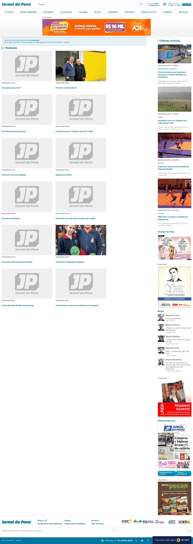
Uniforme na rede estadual (14, 175)
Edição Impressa (28, 12)
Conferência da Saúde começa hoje (18, 305)
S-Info (114, 530)
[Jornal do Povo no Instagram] (148, 540)
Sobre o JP (42, 520)
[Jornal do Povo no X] (136, 540)
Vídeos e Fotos (148, 12)
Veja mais (187, 4)
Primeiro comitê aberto (66, 88)
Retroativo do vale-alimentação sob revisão (75, 218)
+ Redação (10, 48)
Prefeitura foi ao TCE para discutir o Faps (74, 131)
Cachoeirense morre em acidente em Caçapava (77, 305)
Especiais (129, 12)
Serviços (183, 12)
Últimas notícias (169, 41)
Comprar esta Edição (165, 473)
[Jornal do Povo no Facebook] (142, 540)
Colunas (83, 12)
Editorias (48, 12)
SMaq (189, 530)
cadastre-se (154, 5)
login (156, 3)
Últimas (9, 12)
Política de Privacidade (75, 524)
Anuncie (95, 520)
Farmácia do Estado (11, 218)
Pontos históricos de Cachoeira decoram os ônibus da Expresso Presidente (172, 74)
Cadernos (113, 12)
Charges (167, 12)
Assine (67, 520)
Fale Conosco (97, 524)
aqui (41, 42)
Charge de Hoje (166, 232)
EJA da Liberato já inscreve (14, 131)
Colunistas (66, 12)
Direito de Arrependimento (50, 524)
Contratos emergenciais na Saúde (17, 262)
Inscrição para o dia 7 (11, 88)
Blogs (98, 12)
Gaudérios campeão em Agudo (70, 262)
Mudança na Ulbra (64, 175)
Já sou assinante (182, 473)
